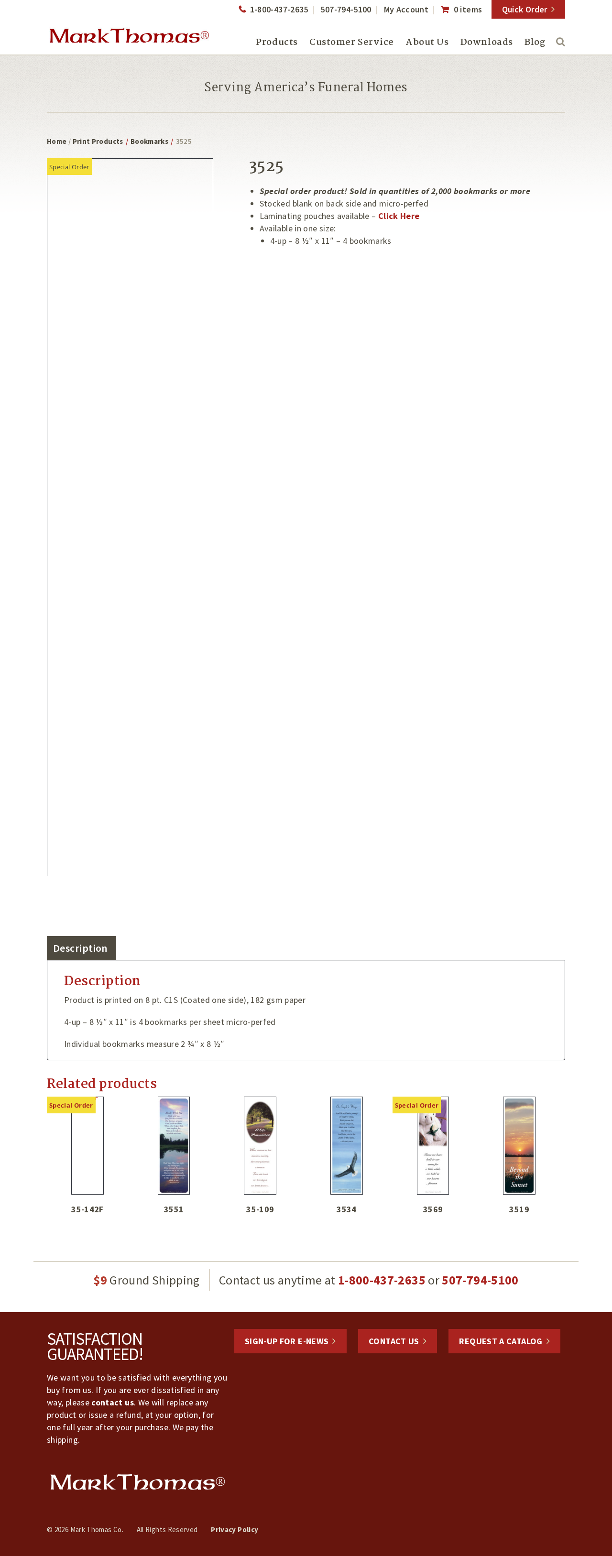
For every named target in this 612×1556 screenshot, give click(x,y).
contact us (112, 1402)
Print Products (98, 141)
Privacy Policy (234, 1529)
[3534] (346, 1146)
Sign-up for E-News (286, 1341)
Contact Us (394, 1341)
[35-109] (260, 1146)
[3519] (519, 1146)
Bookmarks (149, 141)
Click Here (399, 215)
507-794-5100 (345, 9)
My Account (406, 9)
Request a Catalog (500, 1341)
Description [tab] (80, 948)
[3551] (174, 1146)
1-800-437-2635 (279, 9)
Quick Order (524, 9)
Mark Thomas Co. (129, 36)
